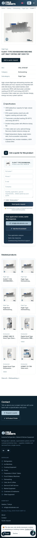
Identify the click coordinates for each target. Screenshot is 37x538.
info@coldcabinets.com (20, 223)
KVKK (7, 200)
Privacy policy (14, 200)
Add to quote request (11, 60)
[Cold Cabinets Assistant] (32, 533)
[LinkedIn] (3, 450)
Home (3, 8)
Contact (4, 518)
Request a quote (11, 413)
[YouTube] (8, 450)
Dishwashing (16, 8)
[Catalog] (33, 3)
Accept (6, 533)
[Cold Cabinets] (9, 3)
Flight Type (25, 8)
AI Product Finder (12, 418)
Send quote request (18, 204)
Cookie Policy (29, 529)
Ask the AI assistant (19, 228)
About (3, 515)
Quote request (6, 520)
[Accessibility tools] (3, 534)
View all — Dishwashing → (10, 378)
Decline (15, 533)
